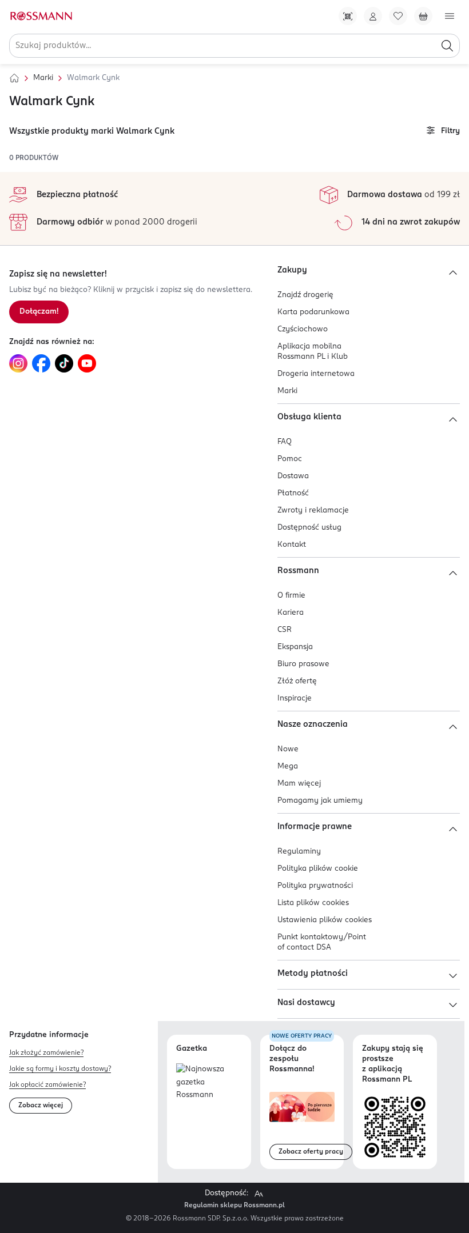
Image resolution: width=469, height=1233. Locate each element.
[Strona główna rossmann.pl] (40, 16)
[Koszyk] (423, 16)
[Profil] (373, 16)
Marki (43, 78)
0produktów (33, 158)
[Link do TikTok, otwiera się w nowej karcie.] (64, 363)
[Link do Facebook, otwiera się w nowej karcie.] (41, 363)
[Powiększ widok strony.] (258, 1193)
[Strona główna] (14, 78)
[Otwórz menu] (449, 16)
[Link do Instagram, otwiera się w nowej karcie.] (18, 363)
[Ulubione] (398, 16)
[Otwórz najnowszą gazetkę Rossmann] (209, 1082)
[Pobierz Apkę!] (348, 16)
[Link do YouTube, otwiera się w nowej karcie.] (87, 363)
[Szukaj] (447, 45)
